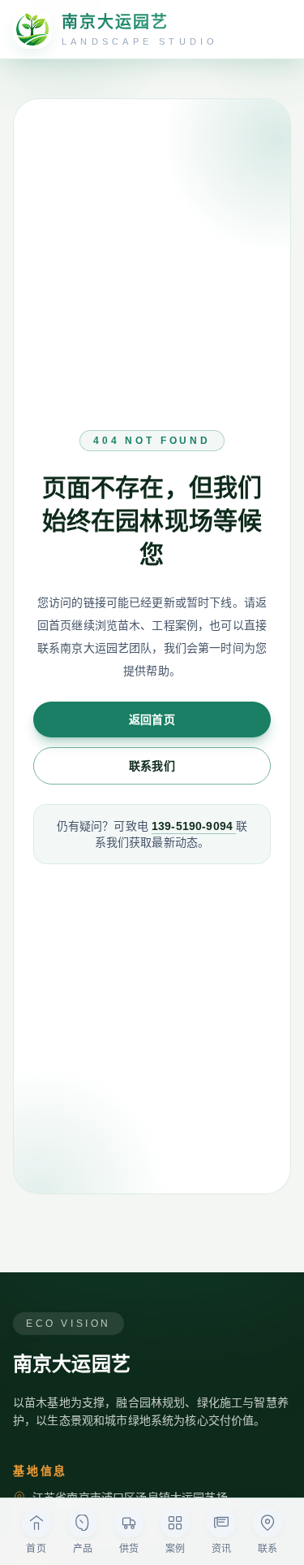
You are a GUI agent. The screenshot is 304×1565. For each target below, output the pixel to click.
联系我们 (152, 765)
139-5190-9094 (194, 825)
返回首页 (152, 719)
